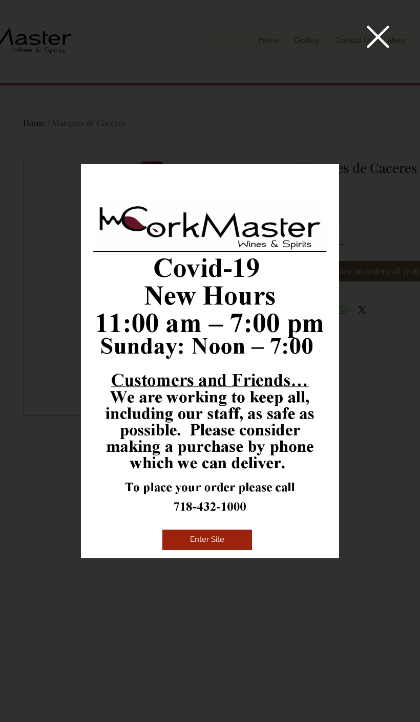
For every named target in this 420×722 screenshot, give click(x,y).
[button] (378, 37)
